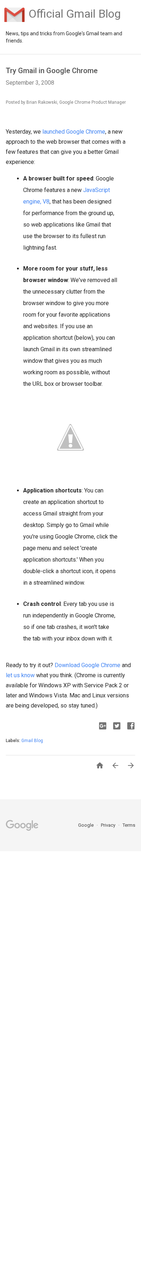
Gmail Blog (32, 740)
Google (86, 825)
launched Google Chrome (73, 131)
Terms (129, 825)
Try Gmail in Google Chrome (52, 70)
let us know (20, 675)
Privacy (108, 825)
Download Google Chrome (87, 665)
